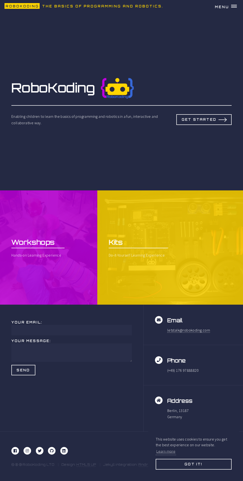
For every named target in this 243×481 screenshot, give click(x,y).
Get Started (199, 119)
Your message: (31, 341)
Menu (222, 7)
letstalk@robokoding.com (188, 330)
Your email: (26, 322)
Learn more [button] (165, 451)
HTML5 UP (86, 464)
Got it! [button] (193, 464)
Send (23, 370)
